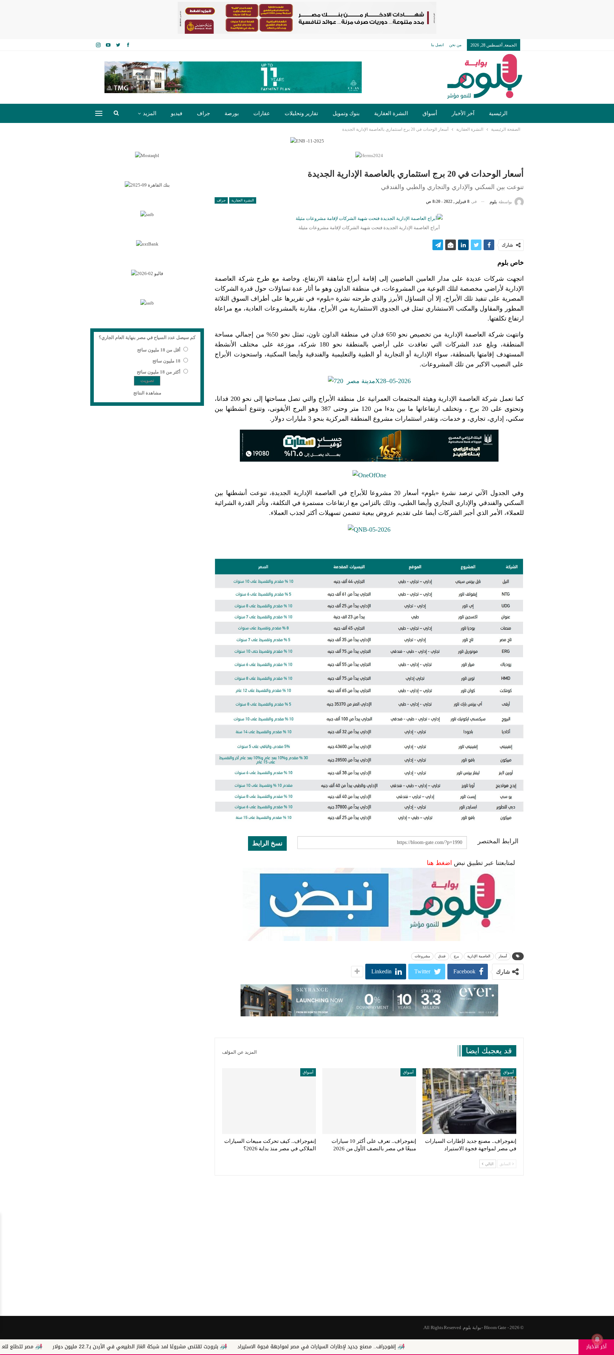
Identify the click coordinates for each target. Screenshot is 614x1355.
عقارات (261, 113)
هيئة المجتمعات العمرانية (400, 398)
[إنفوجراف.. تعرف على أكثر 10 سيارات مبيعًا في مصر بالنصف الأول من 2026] (369, 1101)
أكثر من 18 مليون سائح (159, 372)
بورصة (232, 113)
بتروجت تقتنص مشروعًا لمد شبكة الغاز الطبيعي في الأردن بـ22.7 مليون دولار (193, 1346)
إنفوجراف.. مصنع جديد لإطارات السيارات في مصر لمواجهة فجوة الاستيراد (375, 1346)
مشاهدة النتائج (147, 393)
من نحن (455, 45)
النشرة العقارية (391, 113)
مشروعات (422, 956)
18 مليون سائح (166, 361)
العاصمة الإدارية (478, 956)
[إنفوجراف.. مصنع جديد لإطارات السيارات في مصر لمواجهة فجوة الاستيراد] (469, 1101)
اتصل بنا (437, 45)
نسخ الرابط (267, 843)
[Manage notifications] (597, 1339)
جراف (203, 113)
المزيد (149, 113)
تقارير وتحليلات (301, 113)
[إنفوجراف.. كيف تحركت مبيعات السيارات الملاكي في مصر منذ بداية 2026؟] (269, 1101)
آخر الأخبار (463, 113)
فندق (442, 956)
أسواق (429, 113)
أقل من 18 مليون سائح (159, 350)
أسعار (503, 956)
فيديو (176, 113)
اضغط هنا (439, 862)
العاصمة (225, 278)
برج (456, 956)
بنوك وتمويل (346, 113)
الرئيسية (498, 113)
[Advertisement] (307, 1259)
